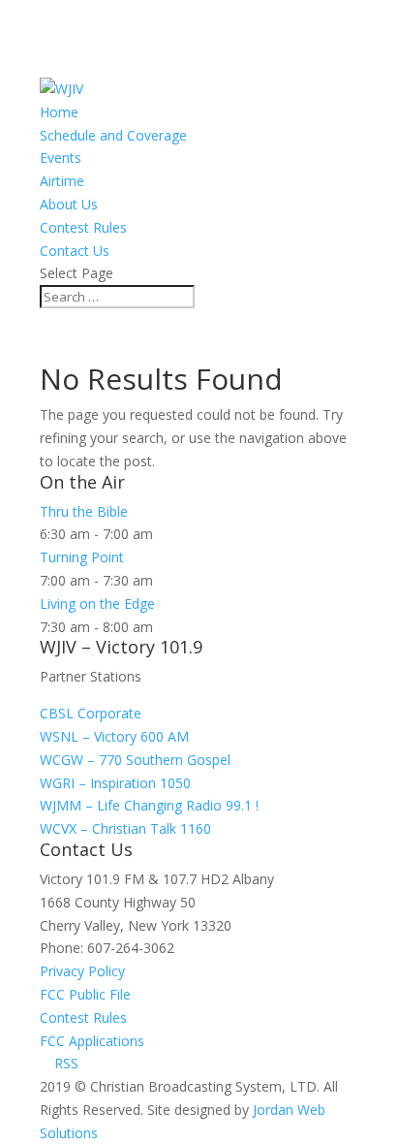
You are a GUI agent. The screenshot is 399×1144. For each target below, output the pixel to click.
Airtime (62, 181)
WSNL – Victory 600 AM (114, 736)
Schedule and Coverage (113, 135)
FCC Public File (85, 994)
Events (60, 157)
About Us (69, 204)
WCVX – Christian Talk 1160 (125, 828)
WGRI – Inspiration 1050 (115, 783)
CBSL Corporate (90, 713)
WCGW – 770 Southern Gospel (135, 759)
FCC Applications (92, 1041)
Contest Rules (83, 227)
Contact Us (74, 250)
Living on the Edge (97, 603)
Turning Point (82, 557)
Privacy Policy (82, 971)
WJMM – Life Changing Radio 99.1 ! (149, 805)
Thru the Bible (84, 511)
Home (59, 112)
